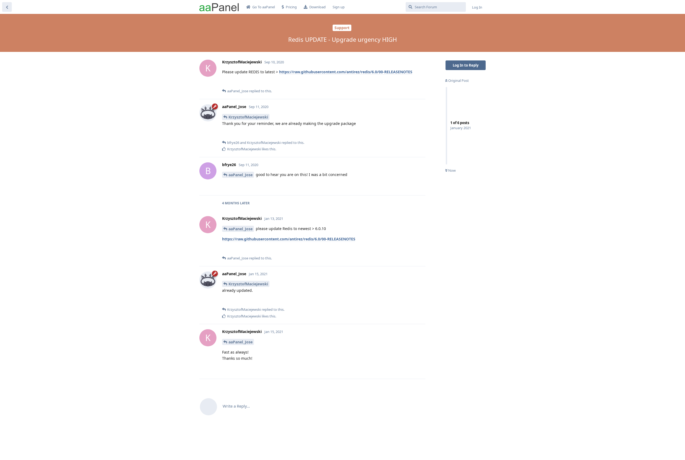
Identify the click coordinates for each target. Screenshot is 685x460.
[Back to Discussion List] (7, 7)
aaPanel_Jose (241, 174)
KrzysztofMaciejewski (248, 117)
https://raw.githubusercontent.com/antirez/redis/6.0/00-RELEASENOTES (345, 71)
